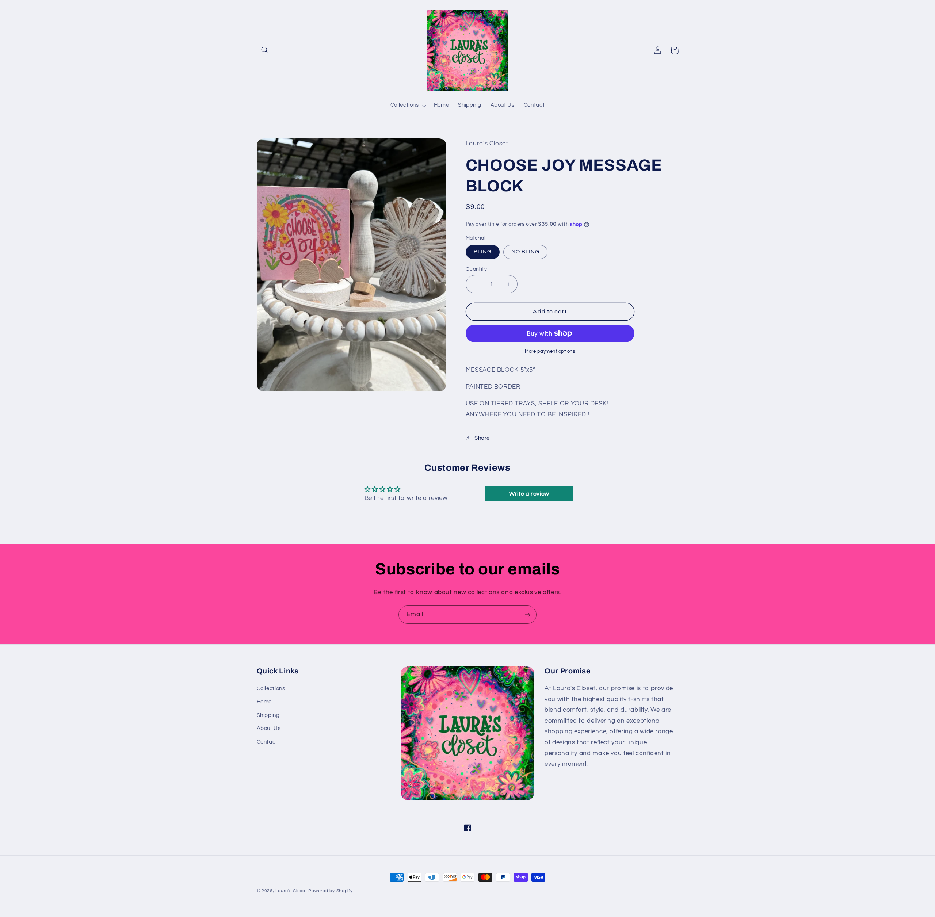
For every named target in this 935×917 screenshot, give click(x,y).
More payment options (550, 351)
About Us (269, 728)
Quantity (476, 269)
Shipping (268, 715)
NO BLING (525, 252)
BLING (483, 252)
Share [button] (482, 438)
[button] (265, 50)
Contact (267, 742)
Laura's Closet (291, 891)
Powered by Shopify (330, 891)
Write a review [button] (529, 494)
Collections (271, 688)
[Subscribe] (527, 614)
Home (264, 701)
